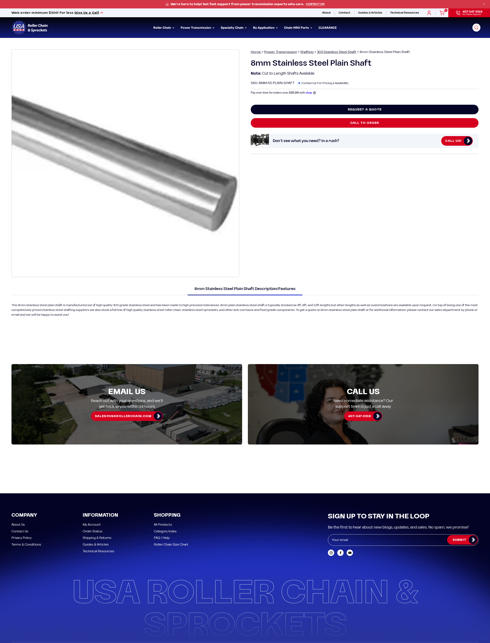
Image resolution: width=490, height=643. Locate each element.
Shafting (307, 52)
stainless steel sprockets (200, 310)
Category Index (165, 531)
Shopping (167, 515)
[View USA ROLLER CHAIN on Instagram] (331, 553)
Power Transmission (280, 52)
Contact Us (19, 531)
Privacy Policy (21, 538)
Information (100, 515)
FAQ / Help (162, 538)
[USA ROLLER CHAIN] (29, 27)
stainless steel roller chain (162, 310)
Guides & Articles (96, 544)
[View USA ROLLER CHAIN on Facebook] (340, 553)
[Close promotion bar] (484, 4)
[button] (476, 28)
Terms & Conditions (26, 544)
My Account (92, 524)
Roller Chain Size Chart (171, 544)
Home (256, 52)
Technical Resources (98, 551)
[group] (245, 4)
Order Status (92, 531)
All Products (163, 524)
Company (24, 515)
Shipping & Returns (97, 538)
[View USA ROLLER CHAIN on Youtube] (350, 553)
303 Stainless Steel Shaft (336, 52)
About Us (18, 524)
